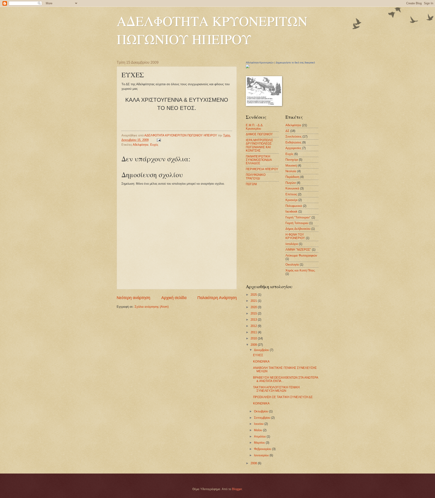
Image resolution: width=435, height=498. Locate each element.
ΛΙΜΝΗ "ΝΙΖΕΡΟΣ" (298, 249)
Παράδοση (292, 177)
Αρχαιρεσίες (293, 148)
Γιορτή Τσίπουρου (296, 223)
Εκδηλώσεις (293, 142)
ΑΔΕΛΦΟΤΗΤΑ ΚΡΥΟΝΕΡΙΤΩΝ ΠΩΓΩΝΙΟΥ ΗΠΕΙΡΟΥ (212, 30)
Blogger (237, 489)
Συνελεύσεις (293, 136)
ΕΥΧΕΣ (258, 355)
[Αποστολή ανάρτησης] (158, 140)
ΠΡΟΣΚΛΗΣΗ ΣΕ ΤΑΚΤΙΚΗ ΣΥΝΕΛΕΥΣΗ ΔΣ (283, 397)
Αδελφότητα (140, 144)
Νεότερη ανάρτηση (133, 297)
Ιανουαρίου (262, 455)
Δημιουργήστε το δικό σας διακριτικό (295, 62)
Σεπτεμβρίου (262, 417)
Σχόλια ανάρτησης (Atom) (152, 306)
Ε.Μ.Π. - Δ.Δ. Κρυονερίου (254, 126)
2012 (254, 326)
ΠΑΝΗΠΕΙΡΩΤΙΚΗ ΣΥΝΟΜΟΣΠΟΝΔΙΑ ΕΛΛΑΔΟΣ (259, 160)
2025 (254, 294)
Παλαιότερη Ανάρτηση (217, 297)
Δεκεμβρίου (262, 350)
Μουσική (291, 165)
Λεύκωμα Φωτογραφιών (301, 255)
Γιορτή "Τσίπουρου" (298, 217)
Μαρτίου (260, 442)
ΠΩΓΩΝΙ (251, 184)
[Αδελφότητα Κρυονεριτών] (247, 67)
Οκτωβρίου (261, 411)
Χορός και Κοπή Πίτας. (300, 270)
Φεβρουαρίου (263, 449)
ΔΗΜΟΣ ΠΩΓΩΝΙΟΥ (259, 134)
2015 (254, 313)
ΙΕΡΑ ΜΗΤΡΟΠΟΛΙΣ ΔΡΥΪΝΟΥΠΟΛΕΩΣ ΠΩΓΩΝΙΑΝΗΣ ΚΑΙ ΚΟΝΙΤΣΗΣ (259, 145)
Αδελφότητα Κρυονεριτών (260, 62)
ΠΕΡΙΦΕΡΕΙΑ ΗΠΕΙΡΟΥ (262, 169)
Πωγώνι (290, 182)
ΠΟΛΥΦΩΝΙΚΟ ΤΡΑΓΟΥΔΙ (256, 176)
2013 (254, 319)
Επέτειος (291, 194)
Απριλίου (260, 436)
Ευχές (154, 144)
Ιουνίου (259, 423)
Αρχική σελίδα (173, 297)
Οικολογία (292, 264)
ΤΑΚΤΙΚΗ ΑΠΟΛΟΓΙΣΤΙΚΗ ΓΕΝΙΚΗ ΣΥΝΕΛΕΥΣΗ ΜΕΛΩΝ (276, 389)
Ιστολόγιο (291, 244)
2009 (254, 344)
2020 (254, 307)
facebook (291, 211)
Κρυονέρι (291, 200)
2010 (254, 338)
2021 (254, 300)
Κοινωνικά (292, 188)
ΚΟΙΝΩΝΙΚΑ (261, 361)
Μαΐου (258, 430)
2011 (254, 332)
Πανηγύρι (291, 159)
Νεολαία (290, 171)
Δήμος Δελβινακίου (297, 228)
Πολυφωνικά (293, 206)
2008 (254, 463)
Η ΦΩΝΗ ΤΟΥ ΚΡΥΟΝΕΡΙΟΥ (295, 236)
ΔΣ (287, 131)
